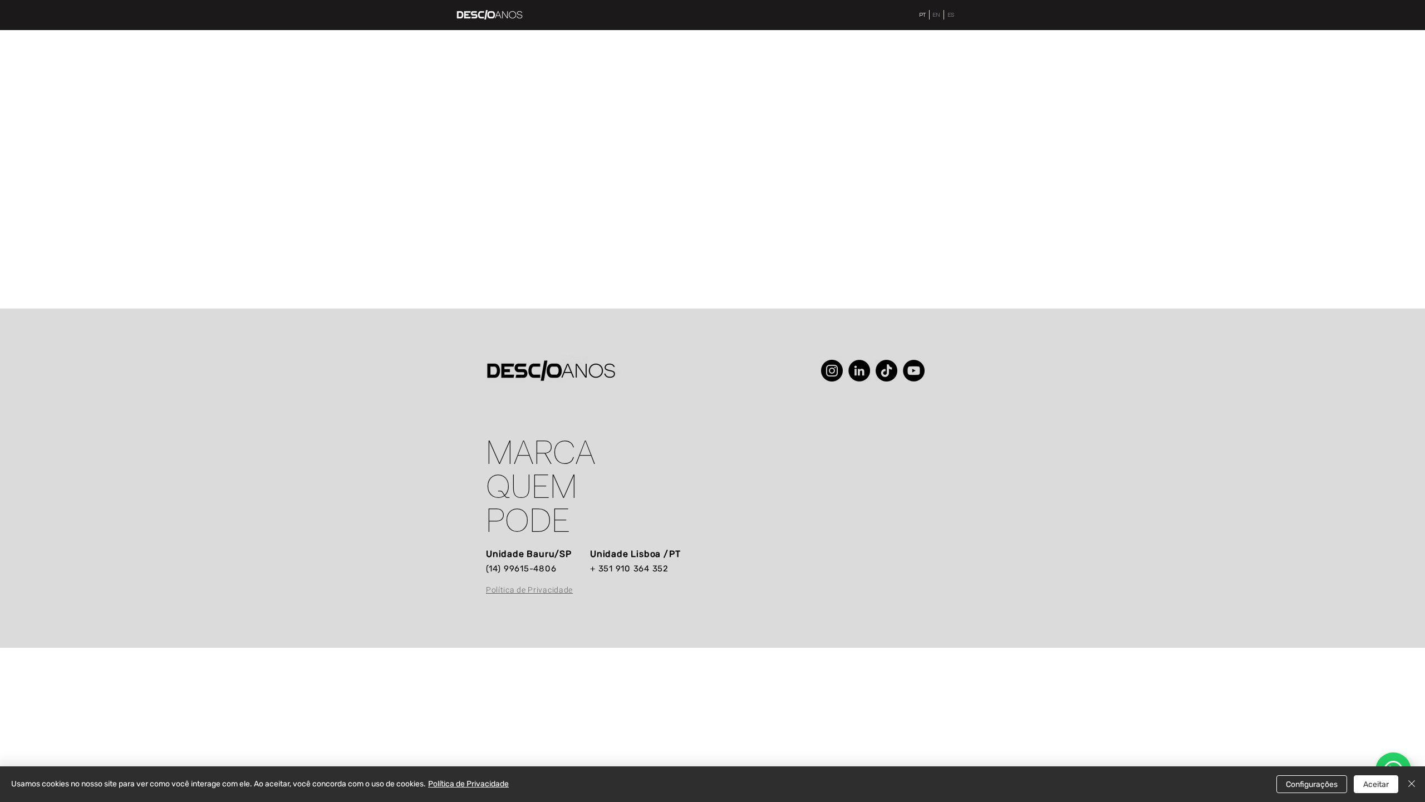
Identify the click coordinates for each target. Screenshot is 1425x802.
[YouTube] (914, 371)
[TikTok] (886, 371)
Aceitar (1376, 784)
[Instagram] (832, 371)
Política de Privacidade (468, 784)
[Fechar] (1411, 784)
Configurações (1312, 784)
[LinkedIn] (859, 371)
